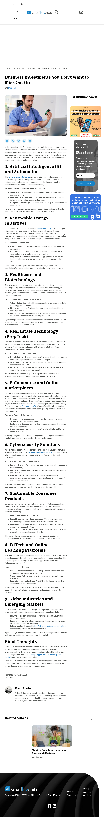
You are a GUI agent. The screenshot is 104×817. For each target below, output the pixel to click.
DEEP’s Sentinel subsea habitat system (50, 626)
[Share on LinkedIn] (25, 142)
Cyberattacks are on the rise (40, 452)
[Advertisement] (52, 47)
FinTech (16, 11)
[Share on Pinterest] (19, 142)
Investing (24, 68)
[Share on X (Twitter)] (13, 142)
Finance (15, 68)
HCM (21, 4)
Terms (50, 795)
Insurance (12, 4)
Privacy (57, 795)
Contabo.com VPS (29, 406)
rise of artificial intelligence (19, 177)
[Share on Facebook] (8, 142)
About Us (70, 791)
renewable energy (44, 229)
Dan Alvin (12, 88)
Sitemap (86, 789)
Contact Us (71, 795)
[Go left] (91, 719)
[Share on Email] (30, 142)
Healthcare (16, 18)
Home (8, 68)
